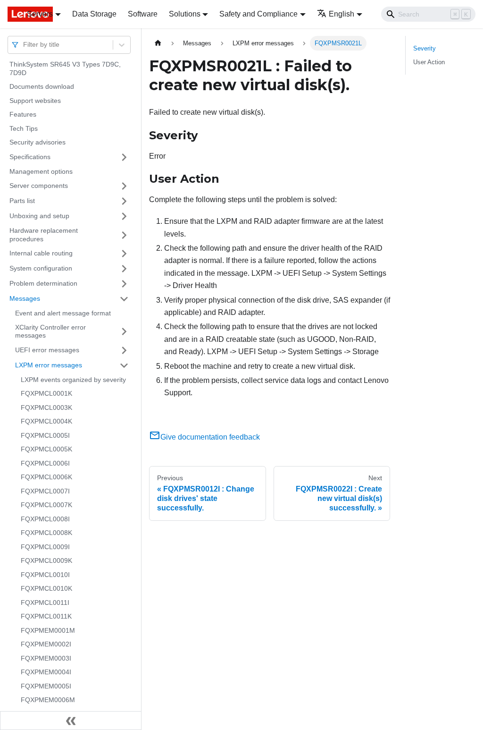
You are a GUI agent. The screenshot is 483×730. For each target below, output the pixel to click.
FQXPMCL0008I (45, 519)
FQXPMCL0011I (45, 602)
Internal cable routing (41, 253)
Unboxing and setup (39, 216)
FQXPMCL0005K (46, 449)
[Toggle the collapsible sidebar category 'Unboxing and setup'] (124, 216)
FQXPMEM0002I (46, 644)
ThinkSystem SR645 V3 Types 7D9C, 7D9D (65, 68)
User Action (429, 62)
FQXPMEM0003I (46, 658)
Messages (24, 298)
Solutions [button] (184, 14)
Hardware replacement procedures (43, 235)
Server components (38, 185)
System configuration (40, 268)
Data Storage (94, 14)
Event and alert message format (63, 313)
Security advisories (37, 142)
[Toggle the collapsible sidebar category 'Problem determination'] (124, 283)
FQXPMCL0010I (45, 574)
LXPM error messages (48, 365)
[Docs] (11, 14)
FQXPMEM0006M (48, 700)
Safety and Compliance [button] (258, 14)
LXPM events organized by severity (73, 379)
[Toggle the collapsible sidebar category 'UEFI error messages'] (124, 350)
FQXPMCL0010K (46, 588)
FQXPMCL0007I (45, 491)
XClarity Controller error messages (50, 331)
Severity (424, 48)
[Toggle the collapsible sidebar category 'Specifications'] (124, 157)
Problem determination (43, 283)
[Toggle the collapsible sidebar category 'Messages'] (124, 298)
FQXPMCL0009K (46, 560)
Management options (41, 171)
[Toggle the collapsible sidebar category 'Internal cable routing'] (124, 253)
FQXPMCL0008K (46, 532)
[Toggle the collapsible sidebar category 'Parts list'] (124, 201)
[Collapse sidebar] (71, 720)
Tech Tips (23, 128)
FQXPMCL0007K (46, 505)
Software (143, 14)
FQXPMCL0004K (46, 421)
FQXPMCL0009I (45, 547)
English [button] (341, 14)
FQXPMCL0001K (46, 393)
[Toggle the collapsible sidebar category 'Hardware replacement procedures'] (124, 235)
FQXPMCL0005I (45, 435)
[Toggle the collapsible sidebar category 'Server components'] (124, 186)
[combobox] (24, 44)
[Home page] (158, 43)
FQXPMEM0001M (48, 630)
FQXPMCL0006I (45, 463)
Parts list (22, 200)
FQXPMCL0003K (46, 407)
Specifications (29, 157)
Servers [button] (40, 14)
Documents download (41, 86)
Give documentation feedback (210, 437)
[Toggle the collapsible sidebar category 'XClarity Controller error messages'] (124, 332)
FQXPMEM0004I (46, 672)
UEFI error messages (47, 350)
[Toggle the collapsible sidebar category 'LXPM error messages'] (124, 365)
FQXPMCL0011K (46, 616)
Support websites (35, 100)
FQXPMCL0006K (46, 477)
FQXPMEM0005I (46, 686)
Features (22, 114)
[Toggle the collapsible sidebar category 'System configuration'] (124, 268)
